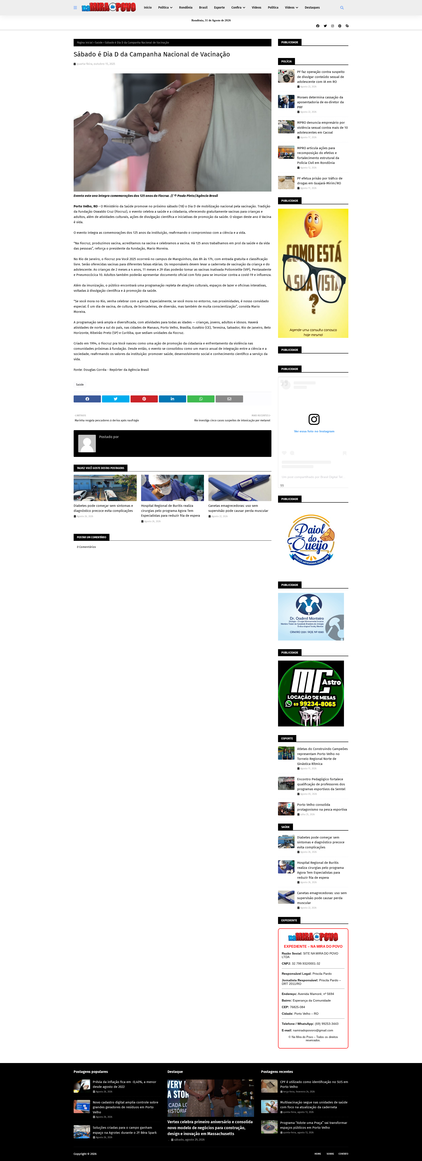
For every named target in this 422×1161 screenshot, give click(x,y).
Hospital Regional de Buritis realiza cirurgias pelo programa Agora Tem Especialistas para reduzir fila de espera (170, 511)
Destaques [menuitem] (312, 7)
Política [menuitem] (163, 7)
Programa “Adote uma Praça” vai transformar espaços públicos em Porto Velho (313, 1125)
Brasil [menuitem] (203, 7)
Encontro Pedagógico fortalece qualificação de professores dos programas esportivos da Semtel (321, 784)
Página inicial (85, 42)
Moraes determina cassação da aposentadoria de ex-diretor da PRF (320, 102)
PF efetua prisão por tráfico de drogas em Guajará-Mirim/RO (319, 180)
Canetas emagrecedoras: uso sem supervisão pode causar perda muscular (238, 508)
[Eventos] (211, 1098)
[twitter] (325, 26)
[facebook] (317, 26)
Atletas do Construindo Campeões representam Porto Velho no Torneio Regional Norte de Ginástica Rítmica (322, 756)
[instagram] (332, 26)
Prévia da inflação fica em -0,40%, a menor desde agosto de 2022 (124, 1084)
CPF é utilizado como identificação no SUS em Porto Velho (314, 1084)
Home (318, 1153)
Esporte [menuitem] (219, 7)
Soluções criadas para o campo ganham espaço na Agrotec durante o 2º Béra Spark (125, 1130)
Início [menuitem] (148, 7)
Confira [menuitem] (236, 7)
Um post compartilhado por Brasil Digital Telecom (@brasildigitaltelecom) (332, 477)
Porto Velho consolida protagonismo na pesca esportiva (322, 807)
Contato (343, 1153)
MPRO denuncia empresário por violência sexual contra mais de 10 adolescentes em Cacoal (322, 127)
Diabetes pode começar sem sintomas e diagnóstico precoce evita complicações (103, 508)
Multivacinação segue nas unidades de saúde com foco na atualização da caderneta (313, 1104)
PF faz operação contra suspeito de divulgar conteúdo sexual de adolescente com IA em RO (321, 77)
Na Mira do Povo (108, 1154)
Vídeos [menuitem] (256, 7)
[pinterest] (339, 26)
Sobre (330, 1153)
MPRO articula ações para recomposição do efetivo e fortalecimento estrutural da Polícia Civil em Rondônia (318, 155)
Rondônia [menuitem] (186, 7)
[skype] (346, 26)
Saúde (99, 42)
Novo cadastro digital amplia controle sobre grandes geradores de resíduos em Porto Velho (125, 1107)
